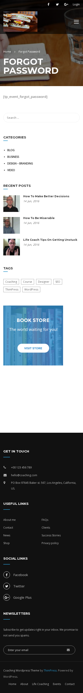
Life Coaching (40, 684)
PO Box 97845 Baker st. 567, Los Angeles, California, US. (43, 485)
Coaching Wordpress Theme (21, 670)
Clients (46, 527)
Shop (6, 543)
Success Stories (51, 535)
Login (76, 4)
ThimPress (11, 289)
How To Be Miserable (39, 218)
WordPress (31, 289)
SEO (57, 282)
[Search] (74, 117)
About (24, 684)
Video (11, 170)
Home (12, 684)
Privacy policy (50, 543)
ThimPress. (50, 670)
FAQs (45, 520)
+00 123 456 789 (21, 467)
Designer (43, 282)
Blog (11, 150)
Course (27, 282)
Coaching (11, 282)
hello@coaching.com (24, 475)
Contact (8, 527)
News (6, 535)
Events (57, 684)
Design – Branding (20, 163)
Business (13, 157)
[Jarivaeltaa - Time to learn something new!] (20, 22)
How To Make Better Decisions (46, 196)
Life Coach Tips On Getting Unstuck (50, 239)
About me (9, 520)
